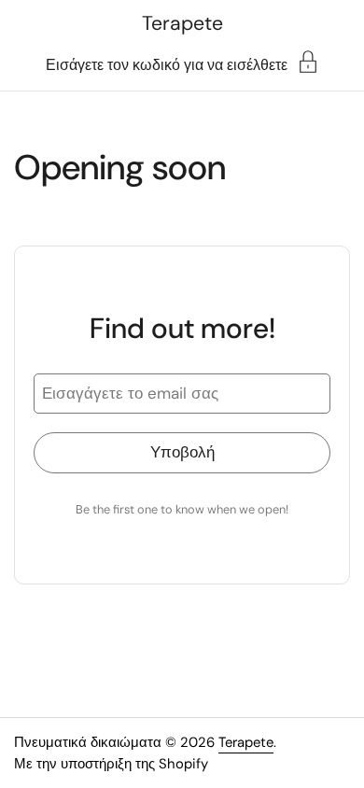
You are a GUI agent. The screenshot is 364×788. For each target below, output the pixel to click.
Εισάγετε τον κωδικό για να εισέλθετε (166, 64)
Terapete (182, 23)
